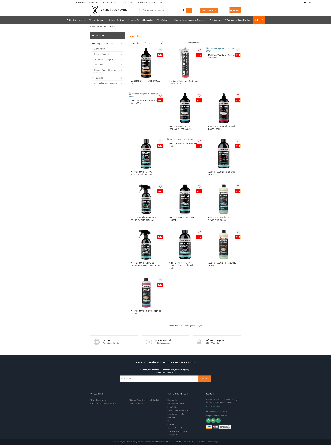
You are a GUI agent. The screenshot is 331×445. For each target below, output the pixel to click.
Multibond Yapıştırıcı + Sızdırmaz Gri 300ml (222, 56)
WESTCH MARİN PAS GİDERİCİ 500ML (221, 173)
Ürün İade (171, 417)
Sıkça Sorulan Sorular (110, 2)
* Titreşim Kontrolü (100, 54)
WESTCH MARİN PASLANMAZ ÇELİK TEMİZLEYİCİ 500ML (144, 218)
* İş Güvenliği (97, 78)
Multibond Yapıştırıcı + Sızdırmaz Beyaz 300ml (183, 82)
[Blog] (218, 420)
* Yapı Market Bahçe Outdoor (104, 83)
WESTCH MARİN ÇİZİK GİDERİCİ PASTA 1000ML (222, 127)
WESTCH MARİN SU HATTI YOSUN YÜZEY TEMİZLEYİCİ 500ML (181, 265)
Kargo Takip (172, 407)
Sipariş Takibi (172, 435)
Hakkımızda (93, 2)
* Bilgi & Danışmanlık (104, 43)
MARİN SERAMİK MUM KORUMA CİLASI (145, 82)
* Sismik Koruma (99, 49)
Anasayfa (81, 2)
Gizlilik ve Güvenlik (174, 428)
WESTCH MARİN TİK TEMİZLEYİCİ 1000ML (146, 312)
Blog (161, 2)
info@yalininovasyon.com (219, 411)
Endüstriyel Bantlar (136, 403)
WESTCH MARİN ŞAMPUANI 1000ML (181, 218)
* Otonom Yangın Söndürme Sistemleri (104, 71)
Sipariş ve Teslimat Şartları (146, 2)
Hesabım (170, 421)
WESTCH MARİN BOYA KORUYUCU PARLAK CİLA (180, 127)
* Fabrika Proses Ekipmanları (104, 59)
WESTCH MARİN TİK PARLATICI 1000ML (222, 264)
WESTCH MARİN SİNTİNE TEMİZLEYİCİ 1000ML (219, 218)
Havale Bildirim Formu (175, 403)
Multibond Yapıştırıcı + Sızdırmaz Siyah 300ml (145, 101)
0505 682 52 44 (214, 406)
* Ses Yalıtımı (97, 64)
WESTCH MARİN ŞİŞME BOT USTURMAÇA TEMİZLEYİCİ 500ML (146, 264)
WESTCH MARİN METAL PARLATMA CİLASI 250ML (142, 173)
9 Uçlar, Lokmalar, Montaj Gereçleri (103, 403)
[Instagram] (208, 420)
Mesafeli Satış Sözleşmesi (177, 410)
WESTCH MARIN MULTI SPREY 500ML (183, 144)
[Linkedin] (213, 420)
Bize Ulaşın (127, 2)
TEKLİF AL (259, 19)
